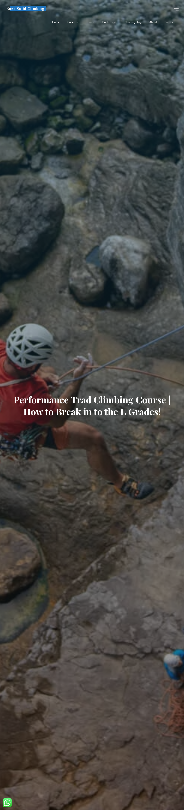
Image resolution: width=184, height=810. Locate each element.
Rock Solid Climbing (25, 8)
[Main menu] (175, 8)
